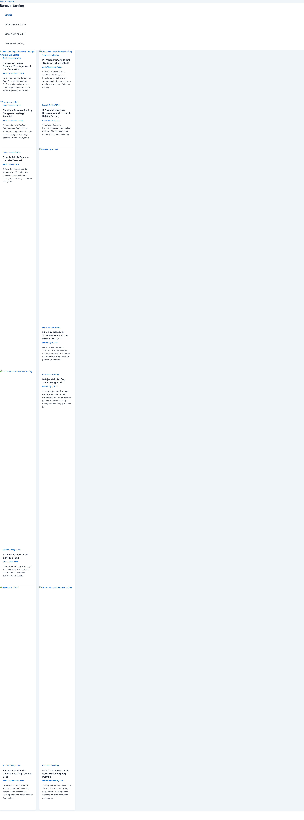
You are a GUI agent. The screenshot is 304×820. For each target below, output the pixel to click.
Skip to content (7, 1)
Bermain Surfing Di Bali (15, 34)
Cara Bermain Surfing (14, 43)
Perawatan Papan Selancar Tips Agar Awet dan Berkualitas (17, 66)
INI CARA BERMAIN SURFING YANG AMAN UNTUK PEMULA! (55, 335)
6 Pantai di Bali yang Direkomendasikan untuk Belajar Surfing (56, 113)
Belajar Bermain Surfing (15, 24)
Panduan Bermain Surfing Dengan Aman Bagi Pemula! (17, 113)
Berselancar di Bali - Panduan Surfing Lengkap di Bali (17, 773)
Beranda (8, 15)
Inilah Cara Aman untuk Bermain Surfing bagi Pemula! (55, 773)
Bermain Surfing (12, 5)
